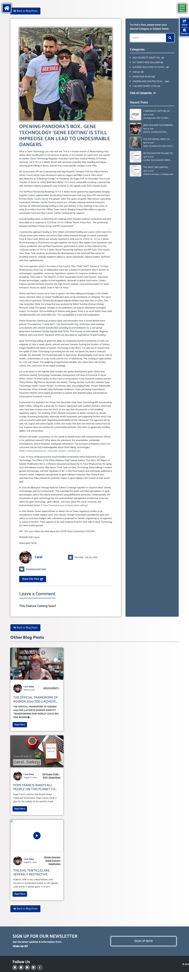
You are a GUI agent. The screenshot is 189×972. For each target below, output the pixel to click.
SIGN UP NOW (143, 941)
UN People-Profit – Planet (51, 774)
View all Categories (141, 93)
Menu (182, 11)
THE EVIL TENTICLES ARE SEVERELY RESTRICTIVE (31, 873)
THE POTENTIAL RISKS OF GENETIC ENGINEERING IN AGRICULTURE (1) (156, 139)
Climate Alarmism (52, 857)
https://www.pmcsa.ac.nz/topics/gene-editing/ (65, 505)
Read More (19, 725)
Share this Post (30, 579)
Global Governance (151, 174)
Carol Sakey (29, 686)
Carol (38, 557)
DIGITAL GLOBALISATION (154, 132)
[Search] (170, 38)
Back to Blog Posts (27, 11)
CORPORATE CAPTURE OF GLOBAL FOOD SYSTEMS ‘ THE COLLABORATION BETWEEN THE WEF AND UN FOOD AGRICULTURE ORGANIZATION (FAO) (158, 111)
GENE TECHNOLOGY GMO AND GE (158, 146)
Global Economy (52, 861)
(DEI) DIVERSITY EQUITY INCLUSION (51, 688)
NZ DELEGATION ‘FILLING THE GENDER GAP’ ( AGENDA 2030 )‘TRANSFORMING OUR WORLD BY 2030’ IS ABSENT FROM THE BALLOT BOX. (158, 153)
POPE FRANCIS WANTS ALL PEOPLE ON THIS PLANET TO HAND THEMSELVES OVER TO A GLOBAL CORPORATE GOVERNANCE (36, 787)
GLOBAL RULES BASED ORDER (156, 160)
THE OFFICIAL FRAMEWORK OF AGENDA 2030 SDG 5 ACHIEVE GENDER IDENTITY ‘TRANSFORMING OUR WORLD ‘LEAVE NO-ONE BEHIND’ (35, 700)
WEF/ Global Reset (51, 777)
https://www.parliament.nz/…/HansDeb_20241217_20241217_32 (50, 451)
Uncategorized (149, 118)
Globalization (54, 864)
